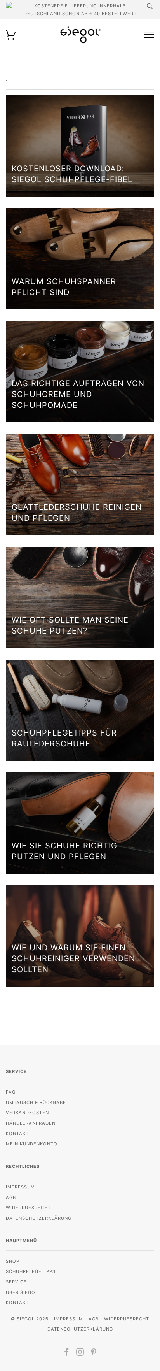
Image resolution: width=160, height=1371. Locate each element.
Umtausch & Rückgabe (36, 1102)
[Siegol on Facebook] (67, 1353)
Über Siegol (22, 1292)
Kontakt (17, 1133)
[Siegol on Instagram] (80, 1353)
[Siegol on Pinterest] (94, 1353)
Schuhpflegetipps (31, 1271)
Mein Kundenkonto (31, 1143)
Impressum (20, 1187)
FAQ (11, 1092)
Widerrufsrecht (28, 1207)
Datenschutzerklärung (38, 1218)
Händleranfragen (31, 1123)
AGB (11, 1197)
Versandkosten (27, 1112)
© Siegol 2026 (30, 1319)
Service (16, 1282)
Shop (12, 1261)
